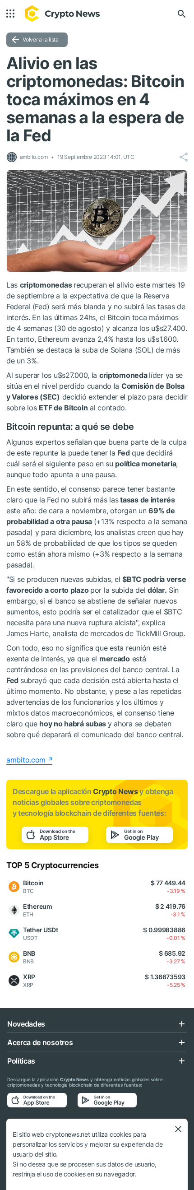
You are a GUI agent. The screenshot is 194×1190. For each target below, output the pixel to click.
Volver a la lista (41, 39)
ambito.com (26, 759)
